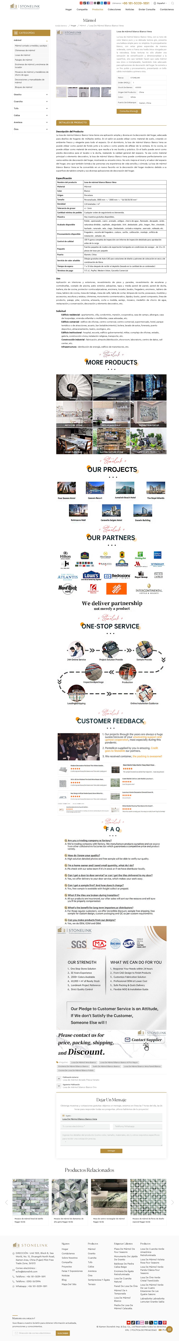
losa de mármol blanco (122, 1299)
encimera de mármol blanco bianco (73, 1066)
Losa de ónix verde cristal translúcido (150, 1279)
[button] (110, 92)
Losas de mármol (22, 55)
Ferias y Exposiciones (72, 1271)
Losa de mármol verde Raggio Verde (68, 1219)
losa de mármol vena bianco (83, 1062)
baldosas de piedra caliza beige (124, 1265)
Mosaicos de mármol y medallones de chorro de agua (31, 73)
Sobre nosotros (70, 1258)
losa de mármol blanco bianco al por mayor (119, 1062)
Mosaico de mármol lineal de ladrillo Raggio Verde (147, 1220)
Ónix (16, 129)
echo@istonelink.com (26, 1272)
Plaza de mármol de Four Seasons (124, 1250)
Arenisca (18, 122)
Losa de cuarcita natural (122, 1280)
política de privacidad (144, 1330)
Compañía (82, 9)
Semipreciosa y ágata (99, 1280)
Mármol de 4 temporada (120, 1292)
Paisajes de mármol (23, 60)
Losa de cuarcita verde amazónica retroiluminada (152, 1252)
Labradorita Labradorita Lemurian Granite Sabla (152, 1300)
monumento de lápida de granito (125, 1258)
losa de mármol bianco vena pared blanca (142, 1066)
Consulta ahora (127, 111)
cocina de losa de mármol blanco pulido (76, 1070)
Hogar (69, 9)
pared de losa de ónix (126, 1286)
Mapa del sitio (69, 1284)
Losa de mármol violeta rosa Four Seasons (152, 1261)
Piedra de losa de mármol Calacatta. (123, 1307)
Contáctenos (167, 9)
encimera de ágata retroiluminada (124, 1273)
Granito (17, 95)
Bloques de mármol (23, 87)
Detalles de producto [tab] (73, 122)
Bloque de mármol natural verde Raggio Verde (27, 1220)
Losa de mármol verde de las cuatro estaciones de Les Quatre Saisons (151, 1289)
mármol (83, 26)
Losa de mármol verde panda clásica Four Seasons (151, 1270)
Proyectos (67, 1267)
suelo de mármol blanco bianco (106, 1066)
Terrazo (92, 1284)
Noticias (130, 9)
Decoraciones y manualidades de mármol (29, 81)
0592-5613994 (34, 1281)
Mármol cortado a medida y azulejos (31, 46)
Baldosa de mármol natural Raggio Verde (107, 1220)
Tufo (16, 108)
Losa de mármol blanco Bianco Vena (79, 1119)
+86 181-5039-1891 (135, 3)
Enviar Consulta (147, 9)
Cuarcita (18, 101)
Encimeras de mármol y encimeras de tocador (31, 66)
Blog (64, 1280)
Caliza (17, 115)
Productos (97, 9)
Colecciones (114, 9)
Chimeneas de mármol (25, 50)
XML (127, 1330)
